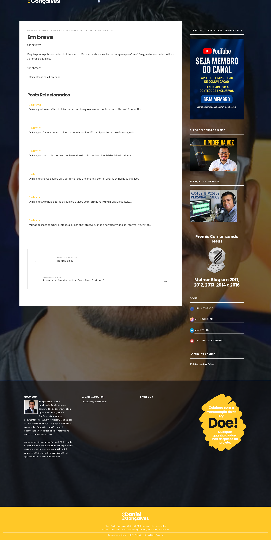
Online (202, 364)
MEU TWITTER (202, 329)
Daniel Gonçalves (52, 30)
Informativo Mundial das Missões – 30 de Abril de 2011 (75, 279)
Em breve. (35, 220)
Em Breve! (35, 128)
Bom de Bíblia (67, 259)
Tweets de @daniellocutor (94, 401)
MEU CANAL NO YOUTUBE (208, 340)
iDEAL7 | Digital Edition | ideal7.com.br (146, 535)
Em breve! (35, 104)
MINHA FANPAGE (203, 308)
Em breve (34, 174)
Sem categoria (105, 30)
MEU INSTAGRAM (203, 319)
